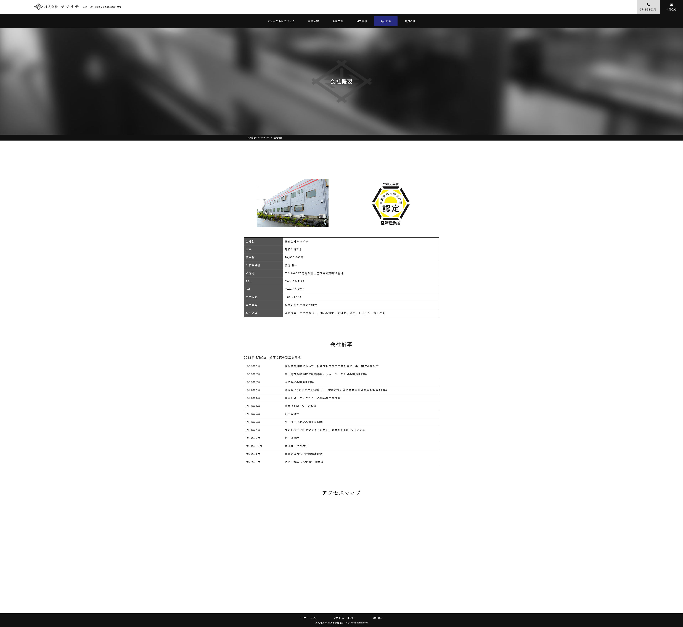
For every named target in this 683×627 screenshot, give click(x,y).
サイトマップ (310, 617)
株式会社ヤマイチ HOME (258, 137)
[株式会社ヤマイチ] (56, 7)
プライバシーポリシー (345, 617)
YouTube (377, 617)
